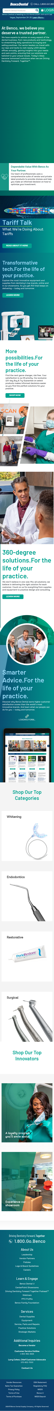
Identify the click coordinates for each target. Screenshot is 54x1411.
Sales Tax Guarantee (14, 1386)
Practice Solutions (27, 1328)
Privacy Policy (14, 1389)
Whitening (14, 816)
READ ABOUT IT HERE (17, 246)
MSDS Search (40, 1397)
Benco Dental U (27, 1284)
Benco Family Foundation (27, 1303)
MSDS (40, 1389)
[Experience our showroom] (27, 1181)
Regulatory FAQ (40, 1386)
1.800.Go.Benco (29, 1241)
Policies (27, 1262)
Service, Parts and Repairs (27, 1324)
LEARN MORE (13, 295)
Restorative (15, 937)
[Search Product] (37, 10)
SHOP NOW (15, 395)
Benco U (40, 1393)
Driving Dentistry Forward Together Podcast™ (27, 1292)
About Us (27, 1249)
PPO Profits (27, 1299)
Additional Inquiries (27, 1341)
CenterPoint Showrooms (27, 1288)
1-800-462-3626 (27, 1354)
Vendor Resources (13, 1382)
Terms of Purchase (14, 1397)
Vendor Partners (27, 1259)
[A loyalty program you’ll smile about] (27, 1112)
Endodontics (16, 877)
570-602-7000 (27, 1362)
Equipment (27, 1321)
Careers (27, 1270)
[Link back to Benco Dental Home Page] (27, 1236)
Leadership (27, 1255)
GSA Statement (40, 1382)
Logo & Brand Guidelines (27, 1266)
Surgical (12, 997)
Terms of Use (13, 1393)
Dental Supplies (27, 1317)
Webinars (27, 1295)
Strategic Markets (27, 1332)
